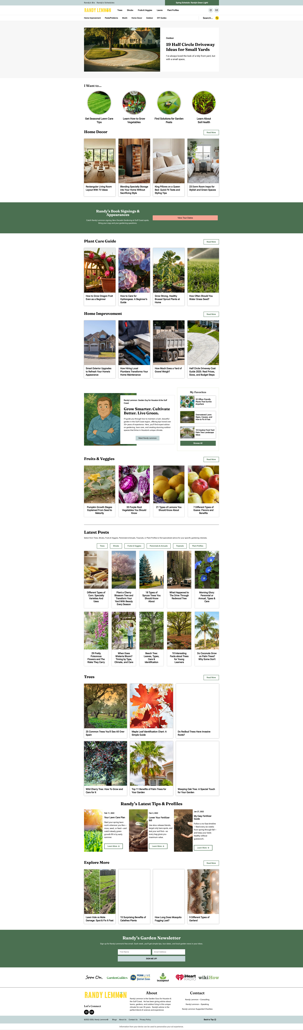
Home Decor (136, 18)
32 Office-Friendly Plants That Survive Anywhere (204, 401)
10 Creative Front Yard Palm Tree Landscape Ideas (205, 432)
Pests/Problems (111, 18)
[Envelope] (216, 10)
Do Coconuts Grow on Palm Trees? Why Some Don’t (207, 656)
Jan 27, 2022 (199, 812)
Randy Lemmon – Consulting (197, 999)
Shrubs (130, 10)
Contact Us (133, 1020)
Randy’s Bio (89, 3)
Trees (119, 10)
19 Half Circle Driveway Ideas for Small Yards (190, 47)
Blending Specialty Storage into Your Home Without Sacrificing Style (134, 189)
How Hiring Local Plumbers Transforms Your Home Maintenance (134, 371)
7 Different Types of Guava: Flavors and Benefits (203, 510)
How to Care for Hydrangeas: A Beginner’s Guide (133, 299)
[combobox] (209, 18)
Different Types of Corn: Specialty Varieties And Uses (96, 597)
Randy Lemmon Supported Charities (197, 1009)
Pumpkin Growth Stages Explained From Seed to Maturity (99, 510)
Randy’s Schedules (105, 3)
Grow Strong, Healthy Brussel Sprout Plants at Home (167, 299)
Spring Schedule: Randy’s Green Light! (192, 3)
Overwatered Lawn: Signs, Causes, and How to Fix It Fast (204, 417)
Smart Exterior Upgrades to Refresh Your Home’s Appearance (98, 371)
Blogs (114, 1020)
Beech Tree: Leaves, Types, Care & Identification (151, 658)
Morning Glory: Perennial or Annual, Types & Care (206, 597)
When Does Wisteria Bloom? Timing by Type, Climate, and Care (123, 658)
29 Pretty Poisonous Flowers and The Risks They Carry (96, 658)
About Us (122, 1020)
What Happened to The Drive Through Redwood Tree (179, 595)
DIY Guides (161, 18)
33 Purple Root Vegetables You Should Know (134, 510)
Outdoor (149, 18)
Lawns (160, 10)
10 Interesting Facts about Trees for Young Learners (179, 658)
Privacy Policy (145, 1020)
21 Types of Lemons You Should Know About (168, 509)
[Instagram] (210, 10)
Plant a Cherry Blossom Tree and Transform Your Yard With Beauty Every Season (123, 598)
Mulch (124, 18)
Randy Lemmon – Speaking (197, 1004)
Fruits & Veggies (145, 10)
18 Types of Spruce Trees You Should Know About (151, 597)
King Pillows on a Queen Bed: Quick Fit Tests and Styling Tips (167, 189)
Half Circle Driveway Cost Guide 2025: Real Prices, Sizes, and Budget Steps (202, 371)
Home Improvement (92, 18)
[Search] (217, 18)
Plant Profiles (173, 10)
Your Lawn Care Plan (114, 817)
